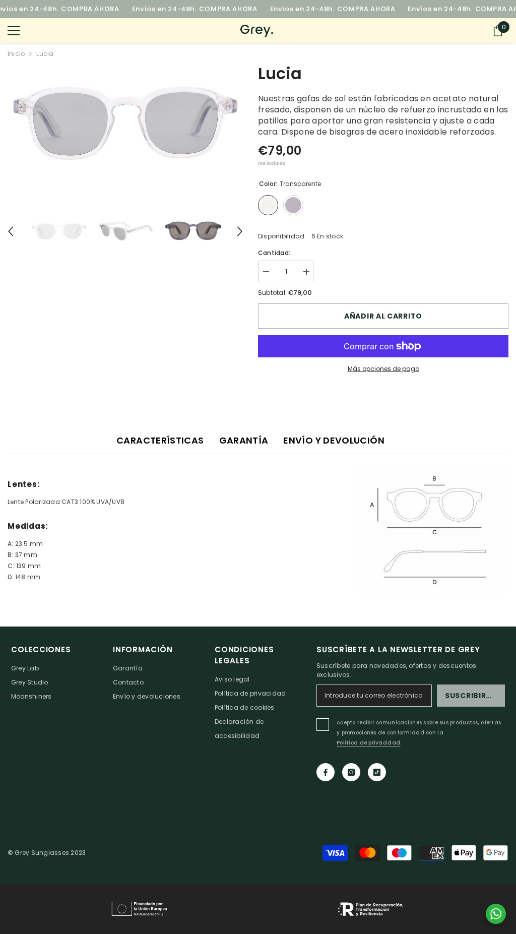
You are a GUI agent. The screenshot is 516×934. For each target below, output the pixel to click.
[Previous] (10, 231)
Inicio (16, 53)
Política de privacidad (368, 742)
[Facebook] (325, 772)
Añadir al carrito (383, 316)
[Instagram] (351, 772)
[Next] (239, 231)
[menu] (14, 31)
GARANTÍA (244, 440)
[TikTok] (377, 772)
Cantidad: (274, 252)
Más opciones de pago (383, 368)
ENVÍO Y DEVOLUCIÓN (333, 440)
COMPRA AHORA (90, 9)
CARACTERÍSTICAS (160, 440)
